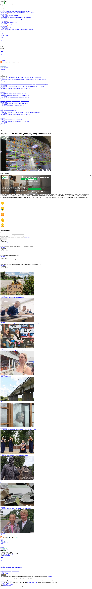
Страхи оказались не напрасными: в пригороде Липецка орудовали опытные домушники (20, 19)
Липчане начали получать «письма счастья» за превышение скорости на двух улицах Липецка (21, 77)
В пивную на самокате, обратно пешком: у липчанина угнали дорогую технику (18, 24)
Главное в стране (4, 67)
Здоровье (24, 11)
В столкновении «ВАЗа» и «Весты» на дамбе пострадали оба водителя (16, 17)
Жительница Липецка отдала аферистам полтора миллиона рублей (15, 95)
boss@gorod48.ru (6, 555)
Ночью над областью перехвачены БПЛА (9, 22)
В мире (6, 35)
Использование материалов (6, 581)
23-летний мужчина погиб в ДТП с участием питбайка (12, 105)
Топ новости (3, 34)
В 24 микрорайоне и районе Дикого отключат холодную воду (14, 93)
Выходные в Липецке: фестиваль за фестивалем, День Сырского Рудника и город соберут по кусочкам (22, 86)
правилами (27, 237)
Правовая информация (5, 577)
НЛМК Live (3, 66)
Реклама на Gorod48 (5, 583)
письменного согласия (32, 582)
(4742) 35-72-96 (6, 554)
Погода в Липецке (4, 16)
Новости (2, 10)
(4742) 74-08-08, (6, 584)
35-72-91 (11, 554)
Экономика (3, 69)
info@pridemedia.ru (7, 585)
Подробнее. (49, 576)
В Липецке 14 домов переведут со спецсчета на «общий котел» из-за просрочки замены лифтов (21, 90)
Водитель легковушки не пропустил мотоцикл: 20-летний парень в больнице (17, 12)
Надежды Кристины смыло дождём (8, 110)
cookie (29, 586)
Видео (2, 31)
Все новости (3, 60)
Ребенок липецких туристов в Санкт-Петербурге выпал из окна (14, 103)
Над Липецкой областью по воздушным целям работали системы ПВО (16, 88)
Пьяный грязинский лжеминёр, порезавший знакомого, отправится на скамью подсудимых (20, 112)
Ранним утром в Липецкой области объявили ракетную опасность (15, 97)
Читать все (3, 99)
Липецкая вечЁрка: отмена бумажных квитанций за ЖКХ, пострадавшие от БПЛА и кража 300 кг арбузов (23, 79)
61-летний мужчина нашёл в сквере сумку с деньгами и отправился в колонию (17, 81)
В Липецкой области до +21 (6, 27)
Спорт (13, 11)
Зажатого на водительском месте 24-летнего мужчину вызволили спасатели (17, 29)
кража (2, 200)
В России (3, 35)
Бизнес (16, 11)
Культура (20, 11)
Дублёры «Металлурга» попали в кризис (9, 107)
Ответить (3, 247)
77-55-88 (11, 584)
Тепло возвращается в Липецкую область (9, 15)
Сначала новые (4, 242)
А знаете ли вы (4, 72)
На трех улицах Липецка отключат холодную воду (11, 119)
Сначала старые (10, 242)
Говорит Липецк (15, 33)
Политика (28, 11)
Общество (3, 11)
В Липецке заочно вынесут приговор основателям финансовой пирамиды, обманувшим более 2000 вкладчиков (24, 84)
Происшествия (8, 11)
